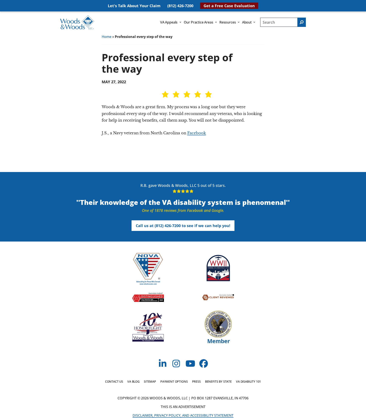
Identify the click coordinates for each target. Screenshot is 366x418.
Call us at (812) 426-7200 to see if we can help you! (183, 225)
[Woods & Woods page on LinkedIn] (162, 364)
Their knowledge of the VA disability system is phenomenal (183, 202)
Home (106, 36)
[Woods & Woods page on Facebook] (203, 364)
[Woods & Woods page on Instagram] (176, 364)
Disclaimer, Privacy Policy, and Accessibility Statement (183, 415)
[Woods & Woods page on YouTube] (190, 364)
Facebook (196, 133)
